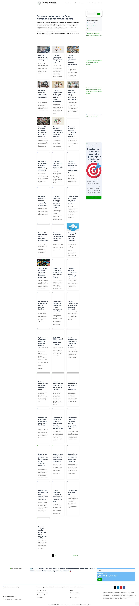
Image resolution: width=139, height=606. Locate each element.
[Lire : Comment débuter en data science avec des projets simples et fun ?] (73, 155)
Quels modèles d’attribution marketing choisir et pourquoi (73, 200)
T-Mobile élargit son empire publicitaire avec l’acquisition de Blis (42, 532)
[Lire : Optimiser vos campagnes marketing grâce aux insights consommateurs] (43, 331)
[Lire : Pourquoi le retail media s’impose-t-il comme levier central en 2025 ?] (58, 262)
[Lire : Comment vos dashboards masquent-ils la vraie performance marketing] (58, 295)
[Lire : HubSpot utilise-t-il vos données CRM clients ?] (43, 49)
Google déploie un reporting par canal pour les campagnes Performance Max (57, 496)
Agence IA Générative (41, 595)
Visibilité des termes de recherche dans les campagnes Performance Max (72, 423)
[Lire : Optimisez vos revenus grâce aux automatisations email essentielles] (43, 484)
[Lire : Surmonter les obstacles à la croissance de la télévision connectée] (73, 448)
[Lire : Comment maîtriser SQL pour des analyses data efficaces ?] (58, 155)
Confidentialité (73, 595)
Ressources (82, 2)
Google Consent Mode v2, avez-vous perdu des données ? (73, 305)
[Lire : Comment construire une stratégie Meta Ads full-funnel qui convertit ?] (58, 120)
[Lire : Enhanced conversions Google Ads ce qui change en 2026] (58, 49)
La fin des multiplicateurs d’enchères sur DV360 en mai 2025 (58, 385)
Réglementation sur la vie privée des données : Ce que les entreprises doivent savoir (58, 423)
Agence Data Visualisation (42, 592)
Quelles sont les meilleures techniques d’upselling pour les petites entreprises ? (57, 96)
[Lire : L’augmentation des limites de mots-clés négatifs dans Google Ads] (58, 448)
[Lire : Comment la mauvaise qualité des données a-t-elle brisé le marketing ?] (43, 120)
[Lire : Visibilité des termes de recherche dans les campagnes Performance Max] (73, 411)
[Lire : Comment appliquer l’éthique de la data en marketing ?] (73, 262)
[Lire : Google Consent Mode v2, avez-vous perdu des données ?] (73, 295)
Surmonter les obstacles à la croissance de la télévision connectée (72, 457)
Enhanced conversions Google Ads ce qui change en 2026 (58, 59)
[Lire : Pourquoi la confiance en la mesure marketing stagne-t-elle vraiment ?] (43, 155)
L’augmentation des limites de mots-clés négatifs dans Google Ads (58, 457)
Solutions (75, 2)
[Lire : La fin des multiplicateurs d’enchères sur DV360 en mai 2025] (58, 375)
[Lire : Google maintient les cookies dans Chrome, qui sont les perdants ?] (73, 331)
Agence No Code (40, 597)
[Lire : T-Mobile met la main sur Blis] (73, 484)
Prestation (94, 2)
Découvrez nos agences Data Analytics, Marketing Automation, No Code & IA (52, 587)
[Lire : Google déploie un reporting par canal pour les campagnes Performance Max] (58, 484)
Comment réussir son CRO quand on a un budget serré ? (58, 236)
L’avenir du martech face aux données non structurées (72, 385)
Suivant (75, 555)
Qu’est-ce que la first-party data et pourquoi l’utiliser (43, 305)
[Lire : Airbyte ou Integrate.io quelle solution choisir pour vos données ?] (73, 84)
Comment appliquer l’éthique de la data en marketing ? (72, 272)
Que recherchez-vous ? (92, 11)
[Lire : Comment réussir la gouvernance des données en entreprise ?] (43, 84)
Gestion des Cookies (74, 597)
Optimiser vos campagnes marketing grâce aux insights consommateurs (43, 343)
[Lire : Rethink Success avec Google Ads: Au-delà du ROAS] (43, 375)
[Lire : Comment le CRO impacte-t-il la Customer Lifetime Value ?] (43, 226)
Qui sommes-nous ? (74, 592)
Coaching (89, 2)
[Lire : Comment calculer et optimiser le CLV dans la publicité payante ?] (73, 120)
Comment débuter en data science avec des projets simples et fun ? (73, 167)
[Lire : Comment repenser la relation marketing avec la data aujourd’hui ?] (43, 190)
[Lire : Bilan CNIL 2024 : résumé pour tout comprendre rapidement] (58, 331)
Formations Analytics (49, 2)
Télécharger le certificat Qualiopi (10, 596)
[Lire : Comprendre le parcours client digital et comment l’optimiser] (43, 411)
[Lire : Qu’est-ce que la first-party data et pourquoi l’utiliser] (43, 295)
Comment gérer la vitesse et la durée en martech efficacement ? (72, 61)
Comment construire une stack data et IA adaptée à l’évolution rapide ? (56, 202)
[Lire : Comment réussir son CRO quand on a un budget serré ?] (58, 226)
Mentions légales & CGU (75, 594)
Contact (100, 2)
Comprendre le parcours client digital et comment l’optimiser (42, 421)
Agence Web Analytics (41, 590)
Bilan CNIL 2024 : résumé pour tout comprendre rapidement (58, 340)
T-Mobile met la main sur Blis (72, 492)
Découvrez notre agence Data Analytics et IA (94, 197)
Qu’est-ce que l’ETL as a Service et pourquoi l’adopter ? (72, 236)
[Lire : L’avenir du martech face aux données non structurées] (73, 375)
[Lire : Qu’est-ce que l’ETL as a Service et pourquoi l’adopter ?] (73, 226)
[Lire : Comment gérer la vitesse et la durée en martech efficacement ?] (73, 49)
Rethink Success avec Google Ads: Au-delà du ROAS (43, 385)
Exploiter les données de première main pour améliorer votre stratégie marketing (43, 459)
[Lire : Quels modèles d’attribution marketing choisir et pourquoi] (73, 190)
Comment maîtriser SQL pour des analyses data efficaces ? (58, 165)
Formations (68, 2)
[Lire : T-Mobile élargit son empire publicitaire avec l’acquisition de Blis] (43, 521)
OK (98, 13)
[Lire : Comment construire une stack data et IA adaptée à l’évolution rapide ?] (58, 190)
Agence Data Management (42, 594)
